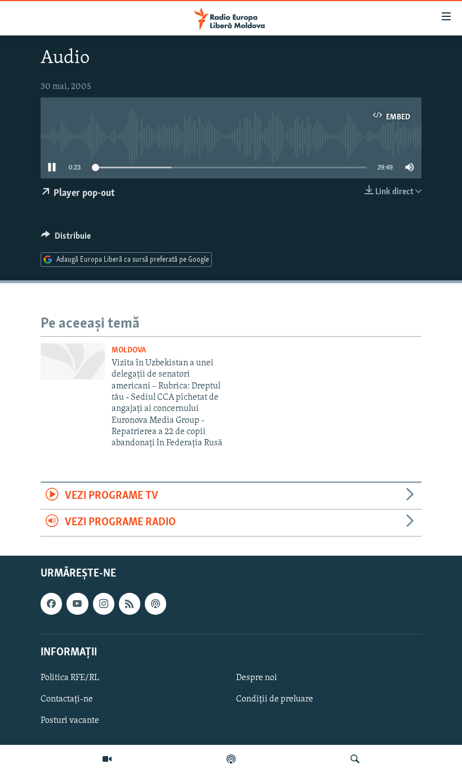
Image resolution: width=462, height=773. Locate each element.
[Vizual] (107, 759)
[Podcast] (231, 759)
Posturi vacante (70, 720)
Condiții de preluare (274, 699)
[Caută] (355, 759)
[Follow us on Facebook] (51, 603)
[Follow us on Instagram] (103, 603)
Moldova (129, 350)
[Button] (66, 238)
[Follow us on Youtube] (77, 603)
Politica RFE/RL (70, 677)
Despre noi (256, 677)
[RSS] (129, 603)
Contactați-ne (67, 699)
